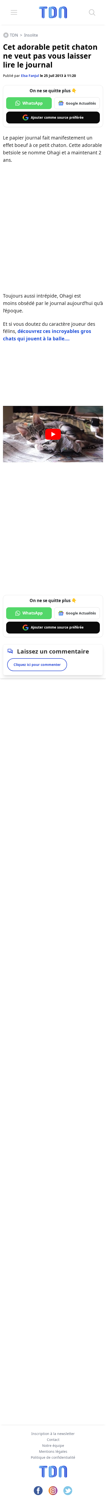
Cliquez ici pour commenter (37, 664)
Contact (53, 1439)
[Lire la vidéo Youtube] (53, 434)
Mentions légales (53, 1451)
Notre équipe (53, 1445)
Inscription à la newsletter (53, 1433)
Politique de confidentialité (53, 1457)
